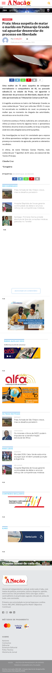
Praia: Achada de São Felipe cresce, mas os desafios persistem (29, 191)
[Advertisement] (26, 259)
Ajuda (10, 663)
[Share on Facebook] (11, 80)
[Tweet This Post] (17, 80)
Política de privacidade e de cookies (30, 663)
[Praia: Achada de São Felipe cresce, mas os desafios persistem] (7, 194)
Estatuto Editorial (9, 648)
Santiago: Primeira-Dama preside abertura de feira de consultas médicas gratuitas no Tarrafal (31, 219)
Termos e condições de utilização (27, 665)
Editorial (5, 646)
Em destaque (18, 174)
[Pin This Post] (28, 80)
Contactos (6, 644)
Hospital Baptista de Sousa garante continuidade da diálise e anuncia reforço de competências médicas (29, 206)
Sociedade (29, 174)
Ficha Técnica (7, 650)
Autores (5, 641)
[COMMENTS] (40, 80)
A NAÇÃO (18, 39)
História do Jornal (9, 653)
